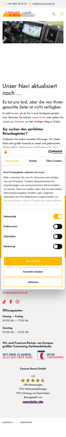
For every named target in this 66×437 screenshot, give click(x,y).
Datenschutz (26, 422)
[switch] (57, 226)
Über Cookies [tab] (54, 160)
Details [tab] (33, 160)
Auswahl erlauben (33, 271)
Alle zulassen (33, 261)
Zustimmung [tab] (12, 160)
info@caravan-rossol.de (43, 3)
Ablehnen (33, 282)
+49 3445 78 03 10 (16, 3)
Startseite (19, 121)
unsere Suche (39, 117)
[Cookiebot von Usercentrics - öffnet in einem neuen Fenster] (48, 152)
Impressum (8, 422)
